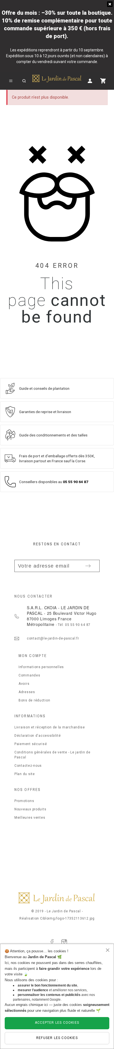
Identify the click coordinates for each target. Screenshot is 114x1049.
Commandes (29, 675)
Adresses (27, 692)
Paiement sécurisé (30, 744)
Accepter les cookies (57, 1023)
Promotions (24, 801)
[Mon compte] (90, 81)
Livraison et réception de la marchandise (49, 727)
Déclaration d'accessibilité (37, 736)
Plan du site (24, 774)
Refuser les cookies (57, 1038)
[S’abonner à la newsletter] (88, 566)
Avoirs (24, 684)
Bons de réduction (34, 700)
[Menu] (11, 81)
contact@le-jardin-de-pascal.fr (53, 638)
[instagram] (64, 942)
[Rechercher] (24, 81)
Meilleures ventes (29, 818)
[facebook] (52, 942)
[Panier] (103, 81)
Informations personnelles (41, 667)
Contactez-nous (28, 766)
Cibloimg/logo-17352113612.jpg (67, 918)
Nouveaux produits (30, 809)
